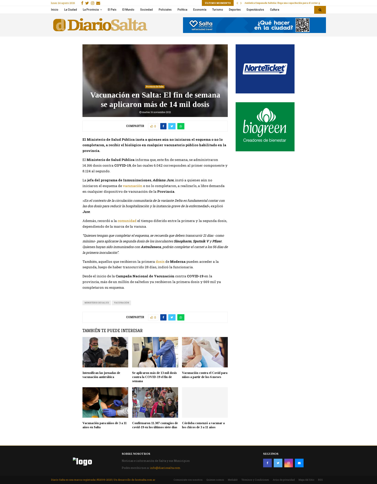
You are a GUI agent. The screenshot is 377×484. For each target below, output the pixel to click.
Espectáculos (255, 9)
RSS (320, 479)
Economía (199, 9)
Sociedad (146, 9)
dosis (160, 261)
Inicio (54, 9)
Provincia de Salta (155, 86)
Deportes (235, 9)
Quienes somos (215, 479)
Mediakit (233, 479)
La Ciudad (70, 9)
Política (182, 9)
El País (112, 9)
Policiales (165, 9)
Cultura (274, 9)
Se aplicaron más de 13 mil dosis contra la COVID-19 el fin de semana (154, 377)
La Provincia (91, 9)
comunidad (127, 220)
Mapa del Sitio (306, 479)
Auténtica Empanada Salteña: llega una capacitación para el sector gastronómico (289, 3)
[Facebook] (267, 463)
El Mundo (128, 9)
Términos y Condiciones (255, 479)
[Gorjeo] (278, 463)
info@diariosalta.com (165, 468)
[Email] (299, 463)
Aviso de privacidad (284, 479)
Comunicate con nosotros (188, 479)
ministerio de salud (96, 302)
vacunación (132, 186)
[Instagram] (288, 463)
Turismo (217, 9)
